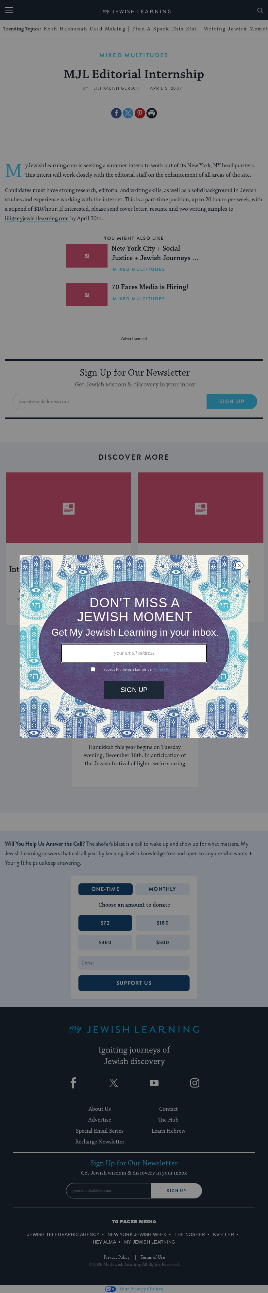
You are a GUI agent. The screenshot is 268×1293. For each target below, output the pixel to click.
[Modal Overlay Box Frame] (134, 646)
